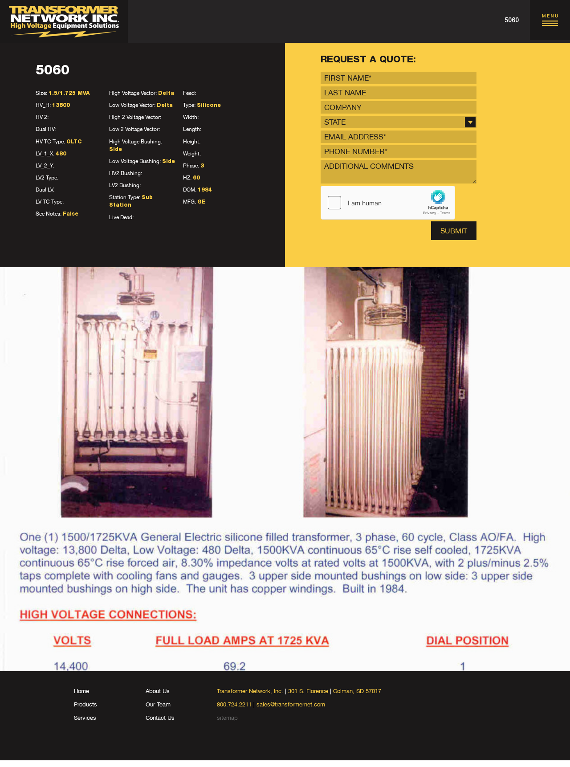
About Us (158, 691)
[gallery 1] (285, 469)
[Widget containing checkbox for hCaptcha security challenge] (388, 203)
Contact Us (160, 717)
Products (85, 704)
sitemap (227, 717)
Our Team (158, 704)
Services (85, 717)
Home (81, 691)
